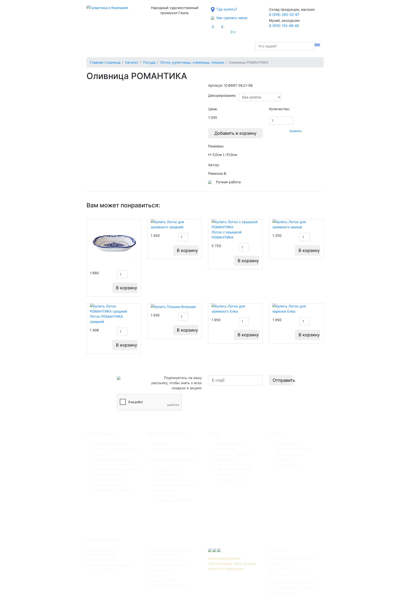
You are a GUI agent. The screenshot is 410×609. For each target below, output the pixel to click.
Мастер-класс (290, 454)
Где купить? (226, 9)
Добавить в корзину (235, 133)
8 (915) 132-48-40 (284, 25)
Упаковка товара (109, 485)
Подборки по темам (173, 500)
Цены (131, 46)
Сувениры (164, 480)
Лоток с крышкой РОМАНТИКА (227, 234)
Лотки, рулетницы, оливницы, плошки (192, 62)
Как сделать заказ (230, 18)
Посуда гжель (167, 469)
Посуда (149, 62)
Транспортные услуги (113, 490)
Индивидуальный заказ (175, 449)
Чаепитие (286, 459)
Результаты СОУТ (231, 480)
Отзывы (146, 46)
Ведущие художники (234, 454)
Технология (226, 449)
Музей (162, 46)
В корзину (126, 287)
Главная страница (105, 62)
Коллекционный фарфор (176, 485)
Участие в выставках (234, 464)
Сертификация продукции (117, 469)
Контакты (182, 46)
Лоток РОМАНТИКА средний (106, 319)
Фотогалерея (289, 464)
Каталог (98, 46)
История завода (230, 444)
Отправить (283, 380)
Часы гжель (166, 495)
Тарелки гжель (168, 475)
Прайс (161, 444)
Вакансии (225, 459)
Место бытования (110, 480)
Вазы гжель (165, 490)
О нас (116, 46)
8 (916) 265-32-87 (284, 14)
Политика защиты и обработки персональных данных (116, 449)
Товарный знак (107, 475)
